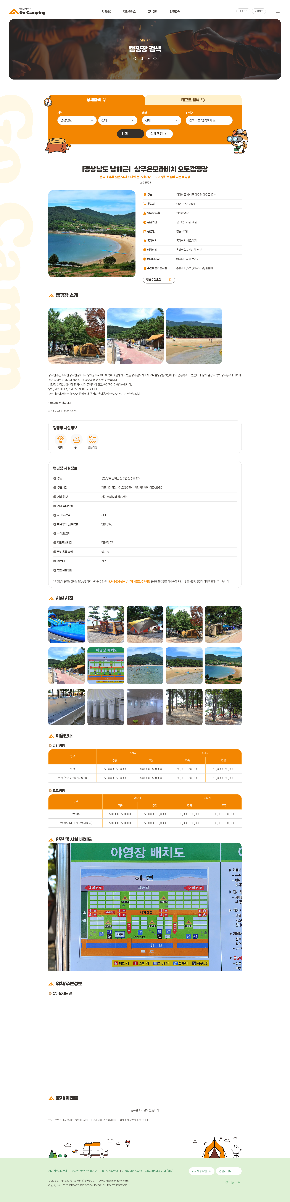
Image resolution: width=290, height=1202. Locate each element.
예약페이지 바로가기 (187, 259)
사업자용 (259, 11)
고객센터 (153, 11)
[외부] (76, 336)
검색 (270, 11)
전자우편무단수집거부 (84, 1170)
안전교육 (175, 11)
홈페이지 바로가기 (186, 240)
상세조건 (156, 134)
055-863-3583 (186, 203)
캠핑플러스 (129, 11)
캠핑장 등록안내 (109, 1170)
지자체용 (243, 11)
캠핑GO (106, 11)
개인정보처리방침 (58, 1170)
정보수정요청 (153, 279)
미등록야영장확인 (132, 1170)
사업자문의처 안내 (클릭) (159, 1170)
